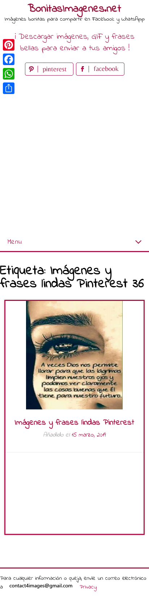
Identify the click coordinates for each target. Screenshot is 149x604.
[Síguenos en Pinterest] (50, 74)
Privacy (88, 587)
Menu (14, 242)
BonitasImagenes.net (74, 9)
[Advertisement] (74, 155)
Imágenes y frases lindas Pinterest (74, 423)
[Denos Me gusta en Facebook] (100, 74)
